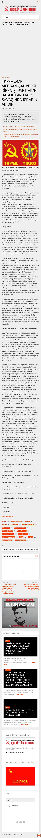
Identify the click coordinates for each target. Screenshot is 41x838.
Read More (19, 694)
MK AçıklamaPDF (7, 516)
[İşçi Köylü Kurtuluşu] (20, 12)
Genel (7, 640)
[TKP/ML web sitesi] (20, 785)
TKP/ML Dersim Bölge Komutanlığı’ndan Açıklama (19, 126)
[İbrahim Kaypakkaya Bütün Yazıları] (20, 627)
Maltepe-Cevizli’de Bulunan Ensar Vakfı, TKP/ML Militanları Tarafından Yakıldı (19, 712)
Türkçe (8, 669)
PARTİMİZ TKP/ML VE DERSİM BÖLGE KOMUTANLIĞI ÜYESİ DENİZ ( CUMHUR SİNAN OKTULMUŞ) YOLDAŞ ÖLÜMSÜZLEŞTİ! (18, 648)
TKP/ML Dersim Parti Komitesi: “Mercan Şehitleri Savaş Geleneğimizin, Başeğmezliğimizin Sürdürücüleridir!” (9, 589)
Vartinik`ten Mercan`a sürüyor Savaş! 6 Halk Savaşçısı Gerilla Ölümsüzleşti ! (31, 587)
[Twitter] (3, 2)
